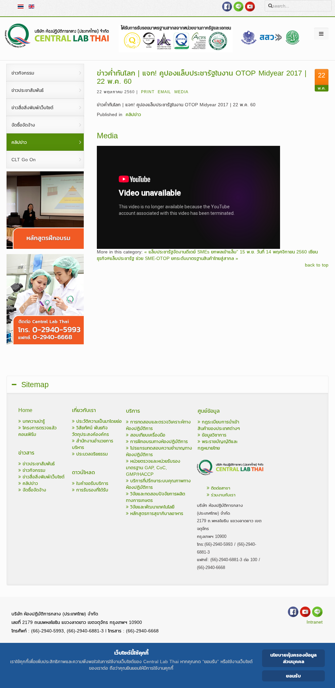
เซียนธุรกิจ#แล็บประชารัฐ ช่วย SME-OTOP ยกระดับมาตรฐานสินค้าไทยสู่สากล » (207, 255)
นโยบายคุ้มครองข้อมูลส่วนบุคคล (293, 658)
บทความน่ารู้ (33, 421)
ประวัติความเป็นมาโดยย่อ (98, 421)
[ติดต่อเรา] (230, 476)
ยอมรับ (293, 675)
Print (147, 92)
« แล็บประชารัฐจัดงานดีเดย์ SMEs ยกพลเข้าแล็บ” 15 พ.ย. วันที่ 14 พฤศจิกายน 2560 (225, 252)
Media (181, 92)
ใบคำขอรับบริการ (91, 483)
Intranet (315, 622)
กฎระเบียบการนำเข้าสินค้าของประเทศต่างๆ (219, 425)
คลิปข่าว (133, 114)
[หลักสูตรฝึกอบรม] (45, 247)
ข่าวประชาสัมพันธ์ (38, 463)
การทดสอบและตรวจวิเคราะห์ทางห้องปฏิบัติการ (158, 425)
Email (164, 92)
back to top (316, 265)
